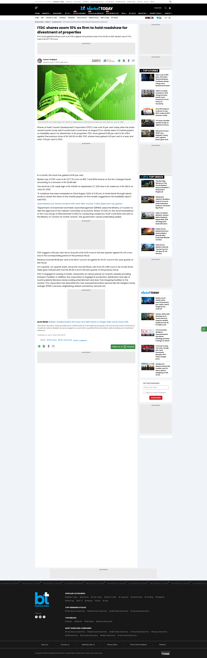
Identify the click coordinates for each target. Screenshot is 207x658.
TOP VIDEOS (156, 176)
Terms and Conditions (138, 645)
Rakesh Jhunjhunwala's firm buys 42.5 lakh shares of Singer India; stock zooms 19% (88, 321)
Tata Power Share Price (128, 635)
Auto (98, 601)
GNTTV (152, 2)
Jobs (106, 601)
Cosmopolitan (109, 2)
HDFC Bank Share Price (119, 611)
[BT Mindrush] (167, 17)
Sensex (69, 621)
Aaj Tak (146, 2)
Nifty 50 (79, 621)
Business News (39, 22)
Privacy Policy (112, 645)
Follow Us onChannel (123, 346)
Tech (123, 13)
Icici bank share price (90, 635)
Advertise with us (88, 645)
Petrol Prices (82, 18)
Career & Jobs (51, 18)
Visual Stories (137, 597)
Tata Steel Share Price (140, 611)
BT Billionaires (79, 13)
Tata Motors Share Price (76, 611)
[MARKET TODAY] (150, 293)
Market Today (72, 597)
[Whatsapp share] (119, 61)
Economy (85, 597)
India (37, 18)
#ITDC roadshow (80, 340)
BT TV (67, 13)
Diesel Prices (94, 18)
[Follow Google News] (109, 60)
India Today (77, 2)
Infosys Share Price (160, 632)
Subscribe (158, 8)
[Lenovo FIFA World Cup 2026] (149, 17)
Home (37, 13)
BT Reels (114, 18)
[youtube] (40, 617)
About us (44, 645)
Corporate (124, 597)
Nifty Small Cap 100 (105, 621)
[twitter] (44, 617)
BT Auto (132, 13)
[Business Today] (97, 8)
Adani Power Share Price (98, 611)
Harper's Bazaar (120, 2)
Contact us (65, 645)
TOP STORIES (150, 70)
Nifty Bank (90, 621)
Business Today (58, 2)
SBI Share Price (72, 635)
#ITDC (42, 340)
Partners (162, 645)
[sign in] (170, 8)
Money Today (155, 13)
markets (47, 22)
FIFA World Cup (112, 13)
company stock (56, 22)
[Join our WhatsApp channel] (204, 331)
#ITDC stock (52, 340)
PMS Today (105, 18)
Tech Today (97, 597)
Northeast (86, 2)
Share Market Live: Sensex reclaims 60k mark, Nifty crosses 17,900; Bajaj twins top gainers (79, 203)
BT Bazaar (69, 2)
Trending (149, 597)
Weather (71, 18)
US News (62, 18)
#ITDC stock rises (65, 340)
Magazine (57, 13)
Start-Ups (70, 601)
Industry (142, 13)
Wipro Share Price (108, 635)
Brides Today (131, 2)
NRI (42, 18)
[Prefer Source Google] (96, 60)
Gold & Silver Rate (96, 13)
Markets (45, 13)
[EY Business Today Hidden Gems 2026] (159, 17)
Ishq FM (139, 2)
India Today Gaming (97, 2)
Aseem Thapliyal (50, 59)
